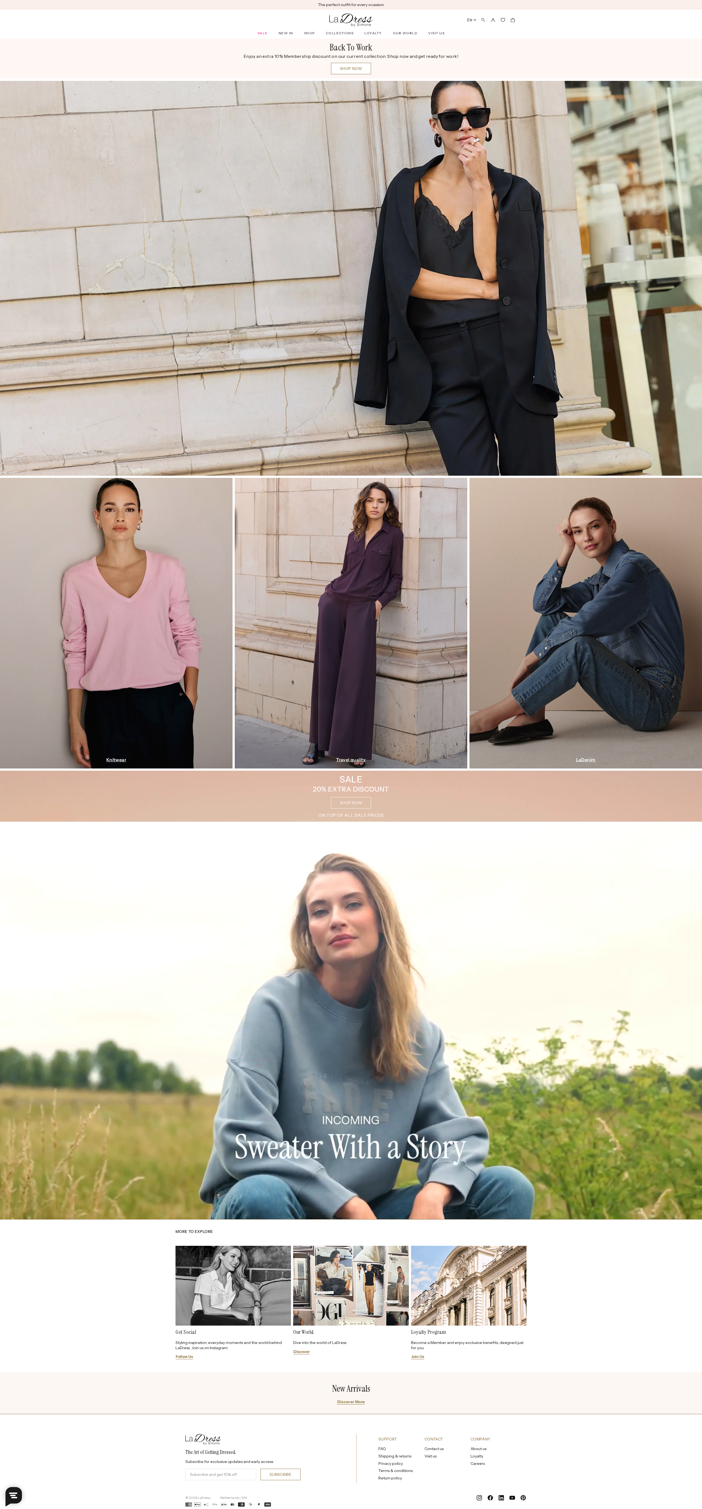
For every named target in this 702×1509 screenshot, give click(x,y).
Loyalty (373, 33)
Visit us (436, 33)
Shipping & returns (394, 1456)
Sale (262, 33)
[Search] (483, 20)
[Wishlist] (503, 20)
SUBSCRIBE (280, 1474)
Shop (309, 33)
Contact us (434, 1448)
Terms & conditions (395, 1470)
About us (478, 1448)
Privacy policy (390, 1463)
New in (286, 33)
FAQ (382, 1448)
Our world (405, 33)
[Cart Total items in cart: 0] (513, 20)
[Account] (493, 20)
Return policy (390, 1478)
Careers (478, 1463)
